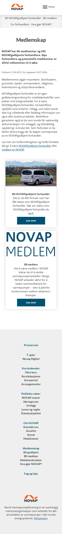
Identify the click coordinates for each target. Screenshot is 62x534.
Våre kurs (31, 372)
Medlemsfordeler (31, 460)
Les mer (31, 220)
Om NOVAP (31, 423)
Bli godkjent (31, 452)
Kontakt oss (31, 427)
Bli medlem (50, 18)
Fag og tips (31, 473)
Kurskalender (31, 368)
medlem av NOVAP (13, 149)
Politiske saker (31, 393)
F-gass (31, 354)
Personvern (41, 518)
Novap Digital (31, 358)
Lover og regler (31, 409)
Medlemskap (31, 448)
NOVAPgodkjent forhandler (35, 145)
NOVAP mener (31, 397)
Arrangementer (31, 384)
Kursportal (31, 380)
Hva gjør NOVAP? (41, 24)
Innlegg (31, 405)
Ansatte (31, 430)
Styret (31, 434)
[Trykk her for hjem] (25, 7)
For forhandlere (20, 24)
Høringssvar (31, 401)
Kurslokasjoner (31, 376)
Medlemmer (31, 438)
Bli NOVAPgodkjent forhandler (23, 18)
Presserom (31, 345)
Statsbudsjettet (31, 413)
